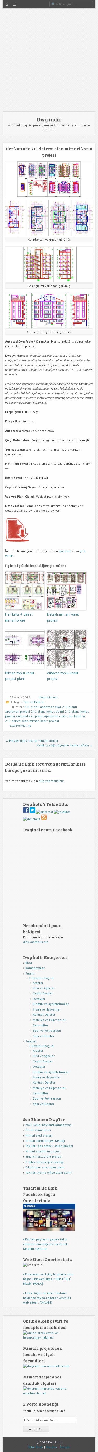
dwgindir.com (48, 697)
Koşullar (51, 1447)
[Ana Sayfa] (7, 5)
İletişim (65, 1447)
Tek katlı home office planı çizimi (48, 1172)
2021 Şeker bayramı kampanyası (48, 1125)
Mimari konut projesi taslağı (45, 1141)
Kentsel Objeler (44, 1015)
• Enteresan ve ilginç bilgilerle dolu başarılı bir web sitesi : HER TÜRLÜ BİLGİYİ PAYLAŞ (48, 1279)
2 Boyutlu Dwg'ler (41, 978)
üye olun (65, 551)
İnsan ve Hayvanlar (46, 1009)
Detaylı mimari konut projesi (63, 617)
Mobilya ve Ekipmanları (49, 1020)
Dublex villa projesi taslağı (44, 1162)
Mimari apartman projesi (42, 1151)
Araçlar (38, 983)
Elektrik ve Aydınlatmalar (51, 1004)
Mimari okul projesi (39, 1135)
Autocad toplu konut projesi (62, 676)
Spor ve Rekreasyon (47, 1030)
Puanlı (29, 973)
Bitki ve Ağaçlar (44, 988)
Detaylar (39, 999)
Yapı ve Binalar (33, 702)
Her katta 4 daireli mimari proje (19, 617)
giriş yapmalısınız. (36, 942)
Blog (28, 963)
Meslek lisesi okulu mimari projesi (31, 741)
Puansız (31, 1041)
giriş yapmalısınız (51, 781)
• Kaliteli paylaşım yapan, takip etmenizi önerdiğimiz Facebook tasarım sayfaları (45, 1244)
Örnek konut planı (38, 1130)
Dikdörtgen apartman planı (44, 1167)
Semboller (40, 1025)
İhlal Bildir (35, 1447)
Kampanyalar (35, 968)
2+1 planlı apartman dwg (43, 707)
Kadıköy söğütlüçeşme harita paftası (65, 745)
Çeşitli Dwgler (43, 993)
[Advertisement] (49, 60)
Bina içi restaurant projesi (43, 1156)
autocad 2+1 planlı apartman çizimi (41, 716)
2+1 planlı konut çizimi (47, 711)
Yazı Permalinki (21, 725)
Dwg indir (49, 119)
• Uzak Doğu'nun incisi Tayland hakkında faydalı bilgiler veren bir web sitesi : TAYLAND (47, 1297)
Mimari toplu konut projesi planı (19, 676)
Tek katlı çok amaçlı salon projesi (49, 1146)
